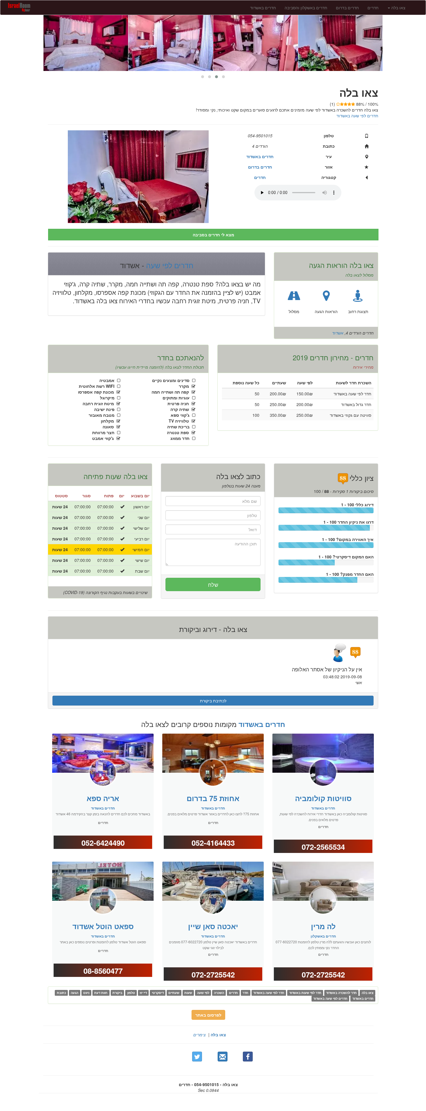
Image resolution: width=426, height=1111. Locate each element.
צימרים (199, 1034)
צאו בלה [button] (397, 7)
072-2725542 (213, 974)
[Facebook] (248, 1056)
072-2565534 (323, 846)
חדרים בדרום (347, 7)
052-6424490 (103, 842)
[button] (223, 77)
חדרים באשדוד (263, 7)
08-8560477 (103, 970)
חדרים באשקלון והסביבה (306, 7)
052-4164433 (213, 842)
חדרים (372, 7)
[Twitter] (197, 1056)
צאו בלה (218, 1034)
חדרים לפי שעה (168, 265)
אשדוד (337, 333)
